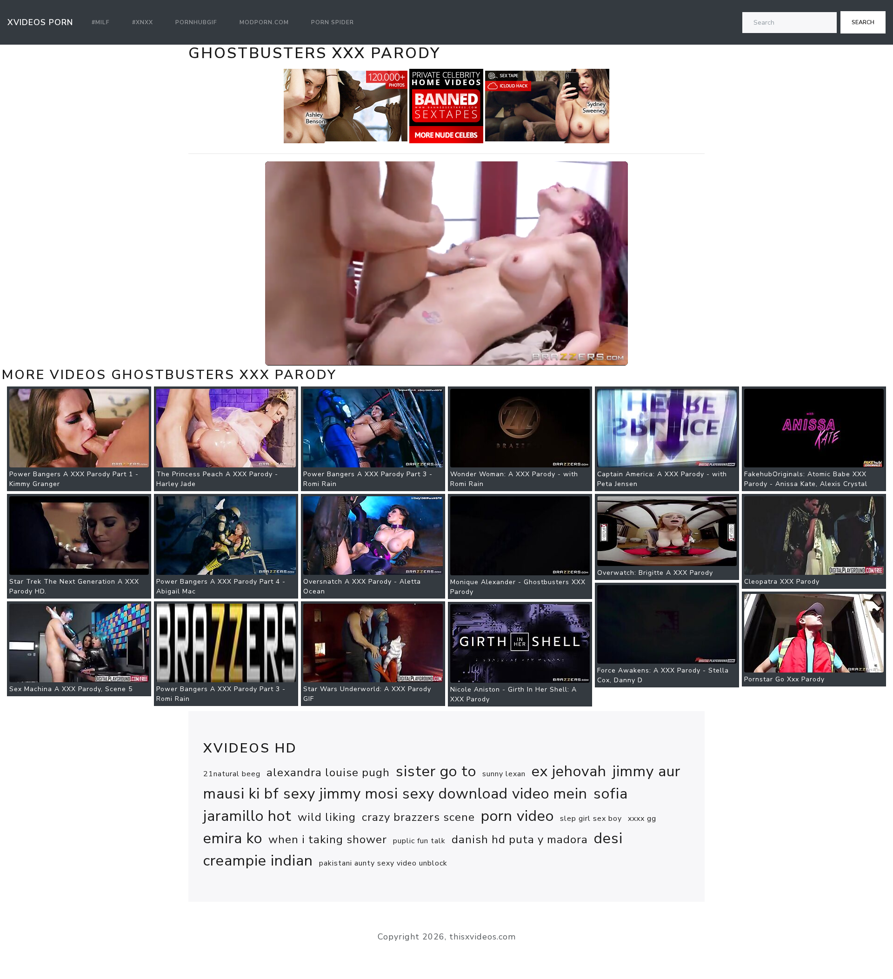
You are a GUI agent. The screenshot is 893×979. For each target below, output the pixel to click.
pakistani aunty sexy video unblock (383, 863)
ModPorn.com (264, 22)
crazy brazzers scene (418, 817)
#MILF (101, 22)
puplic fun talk (419, 841)
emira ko (232, 838)
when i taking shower (327, 839)
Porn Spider (332, 22)
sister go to (436, 771)
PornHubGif (196, 22)
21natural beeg (231, 774)
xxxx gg (642, 818)
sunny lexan (504, 774)
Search (863, 22)
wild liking (327, 817)
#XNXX (142, 22)
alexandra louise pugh (328, 772)
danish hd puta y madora (520, 839)
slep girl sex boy (591, 818)
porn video (517, 816)
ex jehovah (569, 771)
